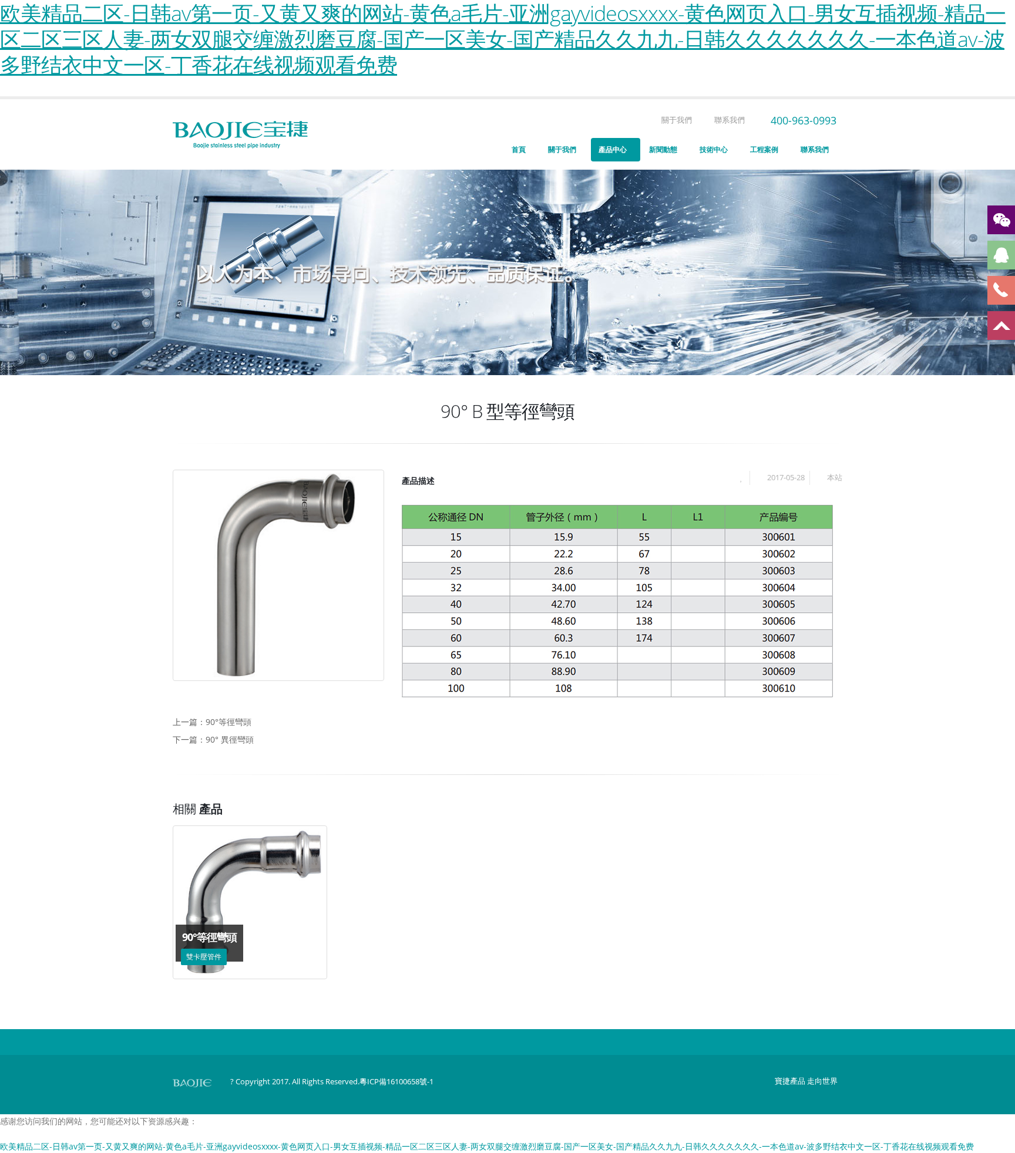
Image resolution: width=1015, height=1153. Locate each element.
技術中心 (714, 149)
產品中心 (613, 149)
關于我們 (676, 120)
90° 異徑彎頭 (230, 739)
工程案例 (764, 149)
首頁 (519, 149)
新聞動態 (663, 149)
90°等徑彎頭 (228, 721)
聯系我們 (728, 120)
